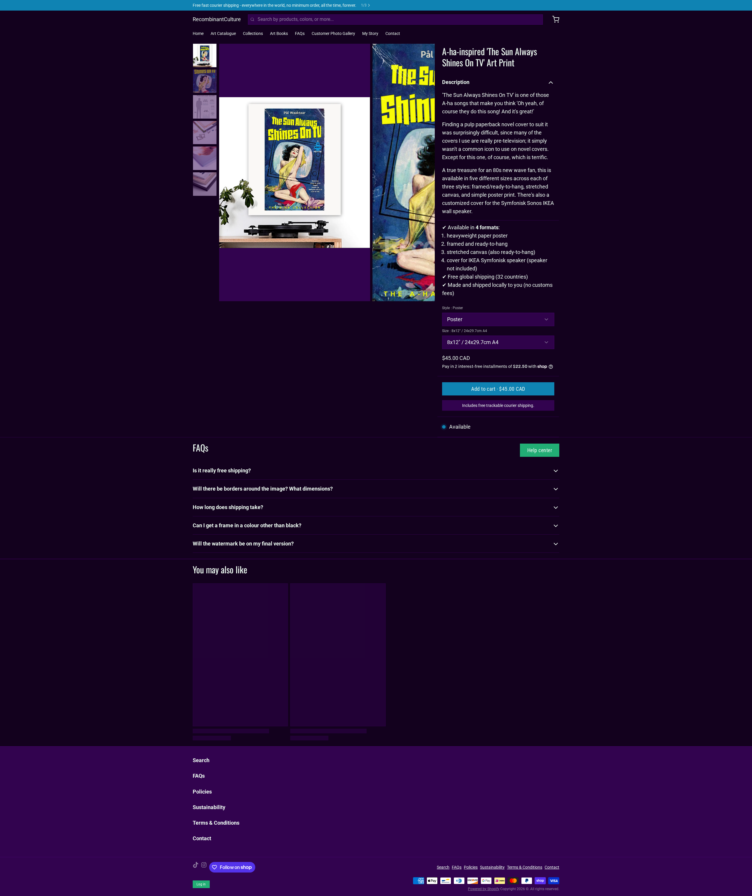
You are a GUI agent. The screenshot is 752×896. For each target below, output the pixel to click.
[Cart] (553, 19)
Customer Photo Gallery (333, 33)
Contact (392, 33)
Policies (202, 792)
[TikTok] (196, 867)
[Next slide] (426, 171)
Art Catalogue (223, 33)
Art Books (279, 33)
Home (198, 33)
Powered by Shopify (483, 889)
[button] (498, 388)
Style (452, 308)
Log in (201, 884)
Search (201, 760)
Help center (539, 450)
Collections (253, 33)
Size (464, 331)
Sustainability (209, 807)
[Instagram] (204, 867)
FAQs (300, 33)
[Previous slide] (228, 171)
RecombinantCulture (217, 19)
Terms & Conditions (216, 823)
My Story (370, 33)
